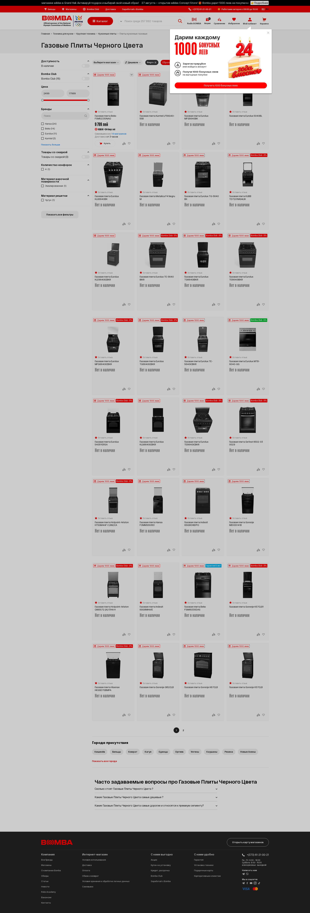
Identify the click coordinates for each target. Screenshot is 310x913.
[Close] (268, 33)
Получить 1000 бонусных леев (221, 85)
